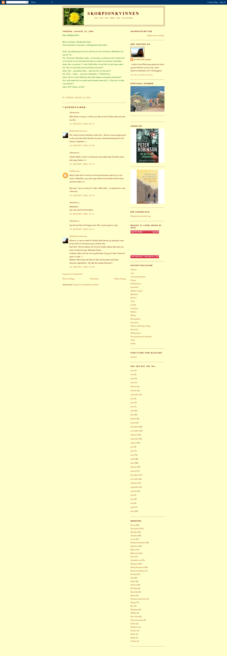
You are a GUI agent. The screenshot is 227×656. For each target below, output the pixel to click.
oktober (133, 390)
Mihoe (133, 315)
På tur (132, 525)
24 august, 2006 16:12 (82, 213)
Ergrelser (134, 546)
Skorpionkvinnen (76, 130)
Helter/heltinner (137, 567)
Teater (133, 623)
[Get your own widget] (137, 256)
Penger (133, 602)
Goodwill (134, 287)
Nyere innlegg (68, 278)
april (132, 378)
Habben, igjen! (136, 290)
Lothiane (134, 308)
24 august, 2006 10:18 (82, 195)
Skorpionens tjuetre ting (140, 216)
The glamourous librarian (141, 336)
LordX (133, 304)
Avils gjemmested (137, 276)
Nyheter (133, 584)
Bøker (133, 549)
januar (133, 422)
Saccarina (134, 322)
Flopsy (133, 280)
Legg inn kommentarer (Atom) (86, 284)
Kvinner (133, 574)
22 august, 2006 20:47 (82, 123)
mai (132, 374)
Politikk (133, 588)
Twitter (133, 641)
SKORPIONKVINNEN (114, 13)
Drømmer (134, 609)
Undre (133, 343)
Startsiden (94, 278)
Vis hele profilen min (141, 75)
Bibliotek (134, 553)
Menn (132, 581)
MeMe (133, 612)
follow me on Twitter (155, 35)
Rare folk (134, 591)
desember (134, 426)
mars (132, 382)
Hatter (133, 634)
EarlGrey (73, 171)
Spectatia (134, 329)
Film (132, 577)
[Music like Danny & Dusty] (144, 231)
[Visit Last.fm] (149, 256)
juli (131, 398)
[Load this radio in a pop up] (157, 256)
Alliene (133, 269)
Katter (133, 595)
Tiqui (132, 339)
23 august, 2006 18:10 (82, 164)
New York (134, 616)
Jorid (132, 301)
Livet (132, 539)
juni (132, 370)
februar (133, 386)
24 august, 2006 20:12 (82, 229)
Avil (132, 273)
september (134, 394)
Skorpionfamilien (137, 542)
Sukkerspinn (135, 332)
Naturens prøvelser (138, 598)
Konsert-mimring (137, 570)
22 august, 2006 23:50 (82, 145)
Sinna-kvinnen (136, 620)
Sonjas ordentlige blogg (140, 325)
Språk (132, 637)
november (134, 430)
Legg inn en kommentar (72, 273)
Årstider (133, 535)
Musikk (133, 532)
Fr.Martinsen (135, 283)
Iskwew (133, 297)
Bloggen (134, 563)
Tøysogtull (134, 528)
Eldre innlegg (120, 278)
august (133, 442)
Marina (133, 311)
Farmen (133, 630)
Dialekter (134, 627)
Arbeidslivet (135, 560)
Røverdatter (135, 318)
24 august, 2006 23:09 (82, 266)
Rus (132, 605)
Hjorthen (134, 294)
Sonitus (133, 356)
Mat (132, 556)
